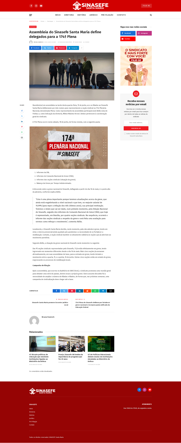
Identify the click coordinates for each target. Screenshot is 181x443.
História (81, 15)
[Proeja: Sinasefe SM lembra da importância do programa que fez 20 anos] (71, 344)
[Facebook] (22, 111)
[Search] (151, 15)
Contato (121, 15)
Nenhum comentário (65, 42)
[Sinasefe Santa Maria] (90, 6)
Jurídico (93, 15)
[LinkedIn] (22, 121)
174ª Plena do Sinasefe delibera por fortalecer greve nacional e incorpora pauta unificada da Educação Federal (93, 305)
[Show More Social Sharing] (82, 48)
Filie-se (146, 6)
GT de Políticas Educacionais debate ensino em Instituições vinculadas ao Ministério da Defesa (100, 358)
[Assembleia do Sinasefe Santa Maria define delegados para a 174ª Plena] (71, 76)
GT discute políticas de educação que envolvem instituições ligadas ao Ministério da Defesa (38, 358)
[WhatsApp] (22, 132)
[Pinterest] (22, 127)
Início (58, 15)
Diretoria (69, 15)
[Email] (22, 137)
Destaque (33, 26)
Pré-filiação (107, 15)
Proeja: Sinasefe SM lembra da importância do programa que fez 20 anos (70, 357)
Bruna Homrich (38, 42)
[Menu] (30, 15)
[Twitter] (22, 116)
